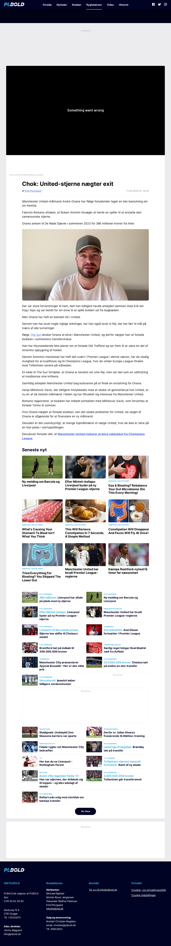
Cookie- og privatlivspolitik (148, 890)
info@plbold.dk (12, 934)
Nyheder (62, 4)
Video (110, 4)
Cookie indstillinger (143, 895)
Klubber (76, 4)
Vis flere (85, 811)
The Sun (35, 334)
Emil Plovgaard (33, 190)
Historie (123, 4)
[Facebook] (153, 5)
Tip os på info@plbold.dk (103, 889)
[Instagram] (165, 5)
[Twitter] (159, 5)
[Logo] (14, 5)
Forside (47, 4)
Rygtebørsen (94, 4)
